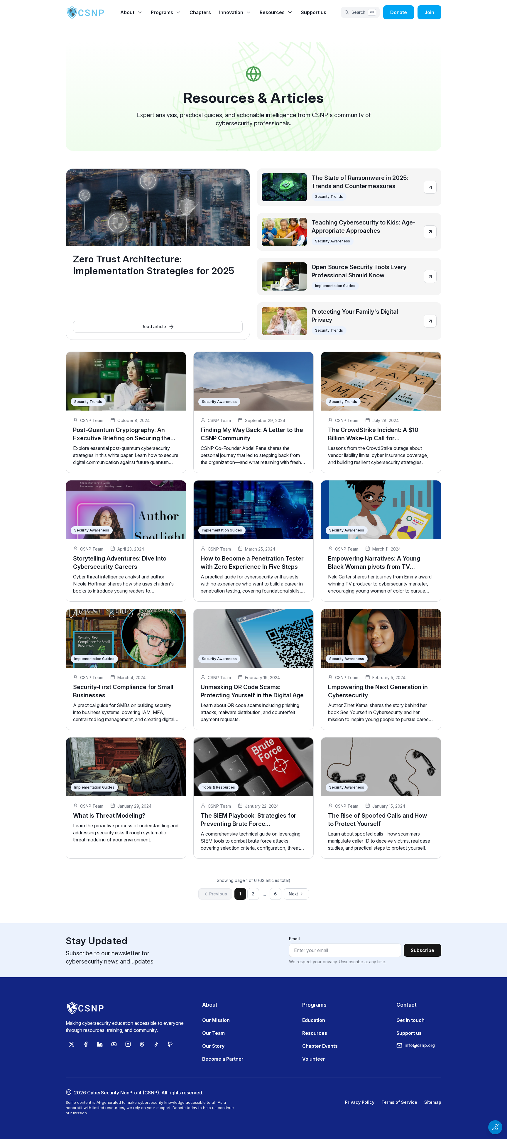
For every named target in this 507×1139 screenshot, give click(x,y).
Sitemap (432, 1102)
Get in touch (410, 1020)
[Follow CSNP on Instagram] (128, 1044)
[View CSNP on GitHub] (170, 1044)
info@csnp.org (420, 1045)
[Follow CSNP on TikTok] (156, 1044)
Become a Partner (223, 1059)
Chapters (200, 12)
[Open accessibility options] (495, 1127)
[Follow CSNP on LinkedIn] (100, 1044)
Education (313, 1020)
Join (429, 12)
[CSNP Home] (86, 12)
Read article (153, 326)
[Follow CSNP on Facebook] (86, 1044)
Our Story (213, 1046)
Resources (314, 1033)
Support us (313, 12)
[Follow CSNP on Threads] (142, 1044)
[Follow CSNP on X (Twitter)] (71, 1044)
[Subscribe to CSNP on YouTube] (114, 1044)
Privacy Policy (359, 1102)
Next (293, 893)
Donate (398, 12)
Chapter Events (320, 1046)
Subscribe (422, 950)
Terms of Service (399, 1102)
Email (294, 938)
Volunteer (313, 1059)
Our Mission (216, 1020)
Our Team (213, 1033)
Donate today (185, 1107)
